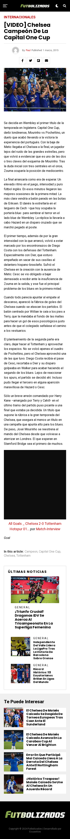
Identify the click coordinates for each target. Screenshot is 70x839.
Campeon (31, 551)
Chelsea (9, 555)
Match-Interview (48, 529)
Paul (28, 50)
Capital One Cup (49, 551)
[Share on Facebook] (22, 60)
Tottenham (23, 555)
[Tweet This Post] (30, 60)
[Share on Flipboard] (38, 60)
